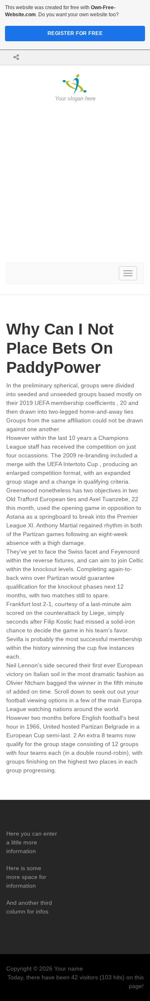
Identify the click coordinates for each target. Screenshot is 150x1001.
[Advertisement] (75, 182)
